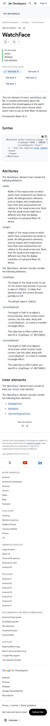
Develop (25, 22)
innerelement (41, 148)
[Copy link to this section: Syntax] (15, 128)
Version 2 (31, 77)
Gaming (6, 515)
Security (5, 486)
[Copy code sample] (46, 136)
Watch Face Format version (13, 67)
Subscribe (38, 712)
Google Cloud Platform (12, 691)
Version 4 (33, 71)
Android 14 (7, 592)
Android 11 (7, 605)
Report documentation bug (14, 651)
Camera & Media (9, 529)
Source (5, 490)
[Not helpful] (24, 28)
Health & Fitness (9, 524)
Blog (4, 499)
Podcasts (6, 504)
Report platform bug (11, 646)
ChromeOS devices (10, 558)
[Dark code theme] (42, 136)
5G (3, 538)
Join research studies (11, 660)
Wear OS (6, 554)
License (14, 705)
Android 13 (7, 596)
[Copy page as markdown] (14, 42)
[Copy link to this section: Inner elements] (29, 380)
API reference (11, 13)
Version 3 (11, 77)
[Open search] (30, 3)
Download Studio (9, 630)
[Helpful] (20, 28)
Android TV (7, 567)
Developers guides (10, 621)
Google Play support (11, 655)
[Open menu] (4, 3)
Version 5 (13, 71)
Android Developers (10, 22)
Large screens (8, 549)
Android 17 (7, 579)
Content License (34, 443)
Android (5, 477)
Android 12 (7, 601)
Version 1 (11, 83)
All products (7, 695)
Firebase (6, 686)
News (4, 495)
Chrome (5, 682)
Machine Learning (10, 520)
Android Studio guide (11, 617)
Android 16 (7, 583)
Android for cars (9, 563)
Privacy (5, 533)
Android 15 (7, 587)
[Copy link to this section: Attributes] (21, 171)
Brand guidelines (28, 705)
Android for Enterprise (12, 481)
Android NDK (8, 635)
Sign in (43, 3)
